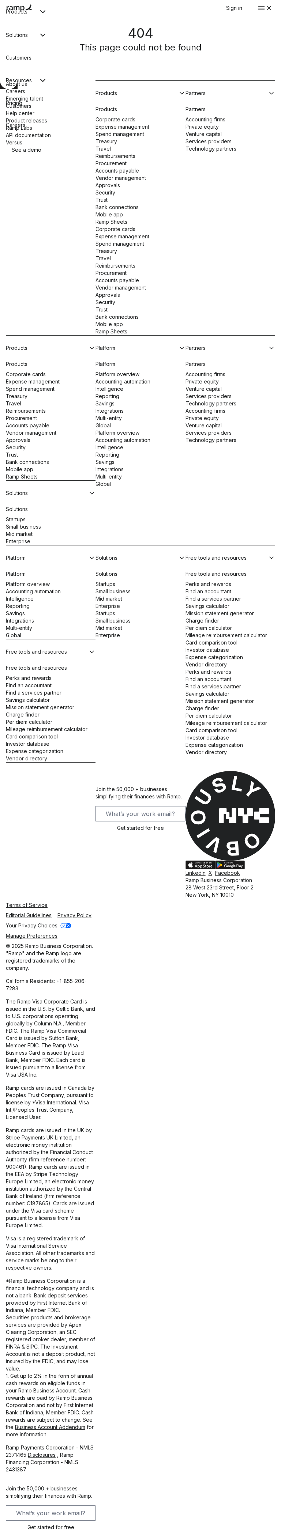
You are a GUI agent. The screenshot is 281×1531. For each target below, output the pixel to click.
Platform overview (117, 374)
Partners (196, 109)
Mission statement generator (40, 707)
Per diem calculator (29, 722)
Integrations (109, 411)
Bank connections (117, 207)
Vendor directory (26, 758)
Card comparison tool (32, 736)
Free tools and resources (36, 668)
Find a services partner (33, 692)
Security (105, 192)
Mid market (19, 534)
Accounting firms (205, 119)
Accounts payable (117, 170)
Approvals (107, 185)
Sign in (234, 8)
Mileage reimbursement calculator (46, 729)
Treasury (106, 141)
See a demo (26, 150)
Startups (16, 519)
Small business (23, 526)
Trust (101, 200)
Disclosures (42, 1455)
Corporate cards (115, 119)
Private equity (202, 127)
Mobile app (109, 214)
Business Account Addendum (50, 1427)
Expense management (122, 127)
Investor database (27, 744)
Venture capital (204, 134)
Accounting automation (122, 381)
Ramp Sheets (111, 222)
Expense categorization (34, 751)
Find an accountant (29, 685)
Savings (105, 403)
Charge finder (23, 714)
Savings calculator (28, 700)
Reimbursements (115, 156)
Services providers (209, 141)
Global (103, 425)
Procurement (111, 163)
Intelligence (109, 389)
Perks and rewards (29, 678)
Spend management (119, 134)
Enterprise (18, 541)
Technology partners (211, 148)
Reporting (107, 396)
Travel (103, 148)
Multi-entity (108, 418)
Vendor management (120, 178)
